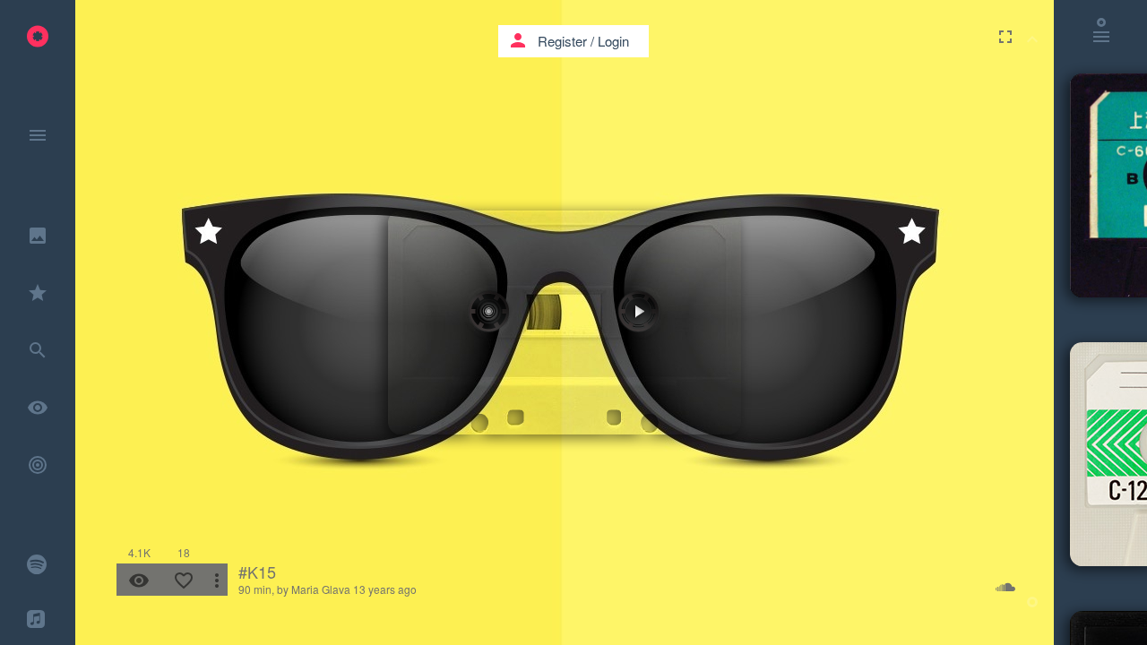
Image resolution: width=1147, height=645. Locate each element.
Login (613, 40)
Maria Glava (320, 589)
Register (562, 40)
